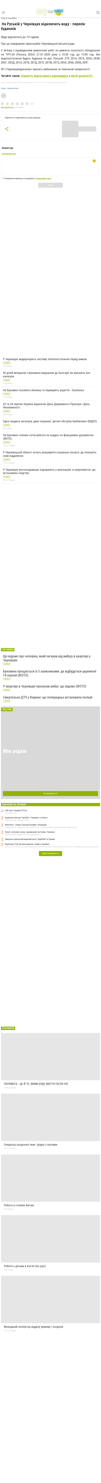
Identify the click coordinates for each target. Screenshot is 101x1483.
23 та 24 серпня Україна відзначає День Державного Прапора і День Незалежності (46, 405)
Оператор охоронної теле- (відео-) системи (30, 1144)
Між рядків (14, 751)
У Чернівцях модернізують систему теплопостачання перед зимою (45, 359)
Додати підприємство (50, 853)
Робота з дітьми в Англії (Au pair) (25, 1266)
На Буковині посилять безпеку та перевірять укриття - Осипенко (43, 390)
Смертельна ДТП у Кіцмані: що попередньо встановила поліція (47, 697)
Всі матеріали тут (51, 793)
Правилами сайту (43, 178)
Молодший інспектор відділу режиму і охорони (33, 1326)
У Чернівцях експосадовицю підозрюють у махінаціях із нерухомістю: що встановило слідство (49, 471)
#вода (3, 88)
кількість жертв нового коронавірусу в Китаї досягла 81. (57, 76)
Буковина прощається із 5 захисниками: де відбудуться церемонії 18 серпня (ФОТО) (49, 673)
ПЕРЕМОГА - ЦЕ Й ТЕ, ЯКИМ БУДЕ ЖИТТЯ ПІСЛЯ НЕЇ (36, 1084)
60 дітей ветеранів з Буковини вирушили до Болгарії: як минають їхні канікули (46, 374)
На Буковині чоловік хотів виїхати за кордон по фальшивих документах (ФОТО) (48, 436)
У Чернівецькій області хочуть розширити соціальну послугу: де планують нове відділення (49, 454)
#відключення (12, 88)
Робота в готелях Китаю (19, 1205)
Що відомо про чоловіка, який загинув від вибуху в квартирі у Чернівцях (47, 658)
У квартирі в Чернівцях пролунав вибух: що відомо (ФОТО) (44, 686)
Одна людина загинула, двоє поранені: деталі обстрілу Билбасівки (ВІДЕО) (50, 421)
